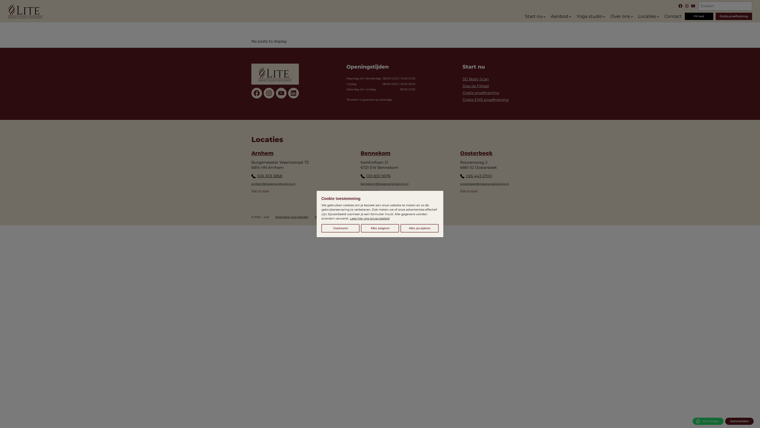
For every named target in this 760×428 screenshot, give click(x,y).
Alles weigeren (380, 228)
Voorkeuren (340, 228)
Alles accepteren (419, 228)
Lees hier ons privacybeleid (370, 218)
